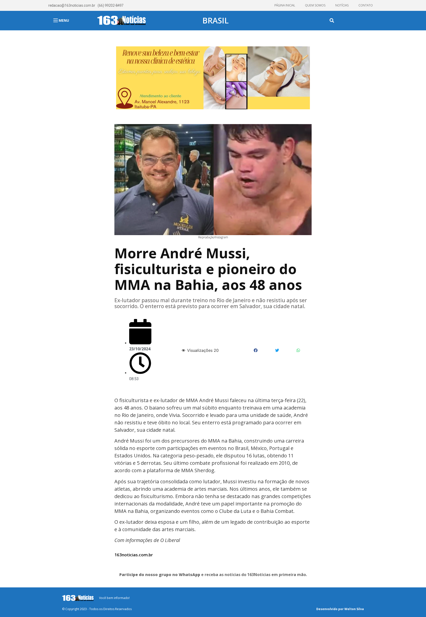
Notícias (342, 5)
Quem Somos (315, 5)
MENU (64, 20)
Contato (365, 5)
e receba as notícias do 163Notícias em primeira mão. (213, 574)
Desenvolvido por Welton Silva (340, 609)
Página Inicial (284, 5)
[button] (332, 21)
